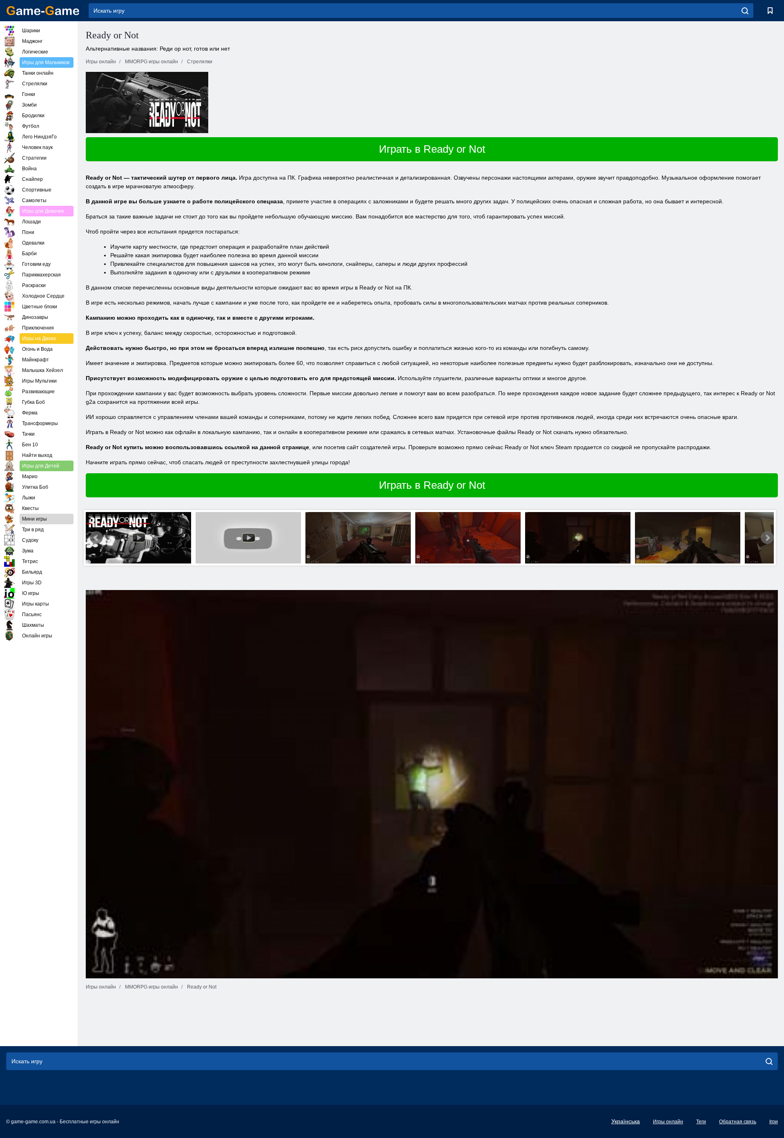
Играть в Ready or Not (432, 149)
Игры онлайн (668, 1122)
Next (767, 537)
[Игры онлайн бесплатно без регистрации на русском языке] (43, 10)
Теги (701, 1122)
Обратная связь (737, 1122)
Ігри (773, 1122)
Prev (96, 537)
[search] (745, 10)
